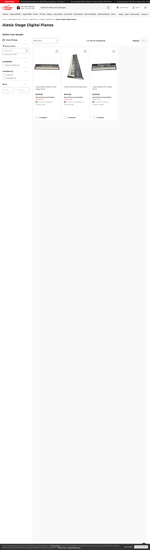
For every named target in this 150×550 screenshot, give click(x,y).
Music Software (104, 14)
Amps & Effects (15, 14)
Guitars (5, 14)
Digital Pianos (34, 19)
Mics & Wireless (90, 14)
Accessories (78, 14)
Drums (35, 14)
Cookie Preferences (73, 547)
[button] (26, 7)
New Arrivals (135, 14)
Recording (58, 14)
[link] (47, 89)
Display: (136, 41)
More (113, 14)
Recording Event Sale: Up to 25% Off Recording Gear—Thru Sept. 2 (43, 1)
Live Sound (68, 14)
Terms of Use (62, 547)
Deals (121, 14)
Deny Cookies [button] (128, 547)
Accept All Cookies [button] (141, 547)
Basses (49, 14)
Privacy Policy (55, 546)
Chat (22, 8)
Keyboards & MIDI (14, 19)
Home (4, 19)
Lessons (144, 14)
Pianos (25, 19)
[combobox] (45, 40)
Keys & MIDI (27, 14)
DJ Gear (43, 14)
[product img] (47, 66)
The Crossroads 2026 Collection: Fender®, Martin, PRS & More (91, 1)
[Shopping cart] (145, 7)
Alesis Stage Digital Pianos (66, 19)
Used (127, 14)
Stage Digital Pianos (47, 19)
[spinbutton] (8, 90)
